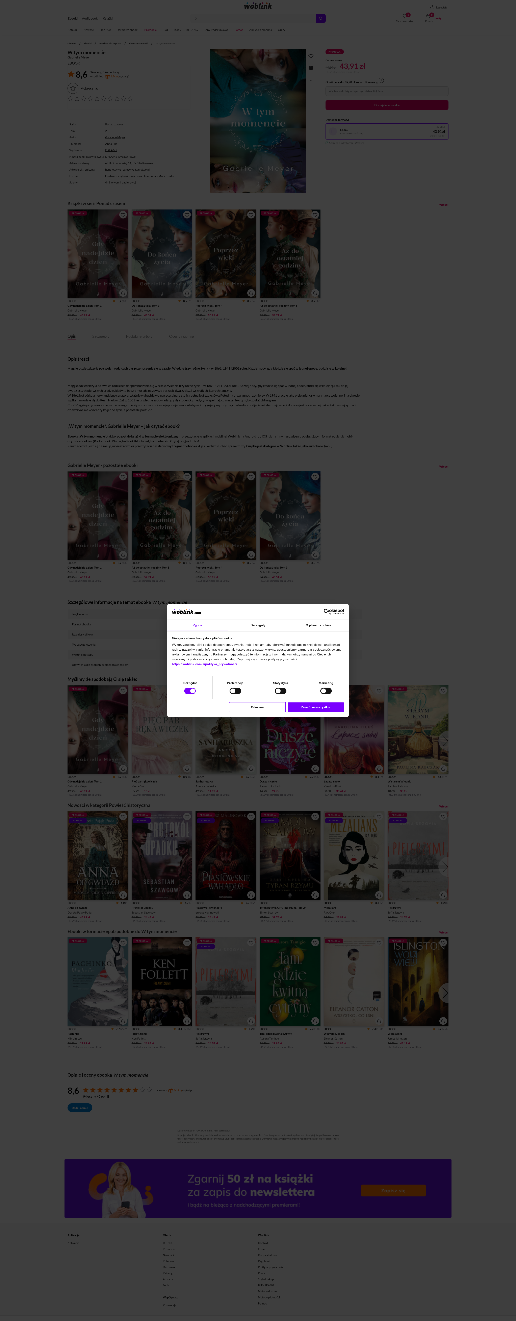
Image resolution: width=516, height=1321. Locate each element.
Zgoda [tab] (197, 625)
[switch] (235, 691)
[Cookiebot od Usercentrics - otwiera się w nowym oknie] (326, 612)
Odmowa (257, 707)
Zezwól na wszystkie (315, 707)
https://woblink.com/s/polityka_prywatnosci (204, 664)
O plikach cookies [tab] (318, 625)
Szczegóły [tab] (258, 625)
